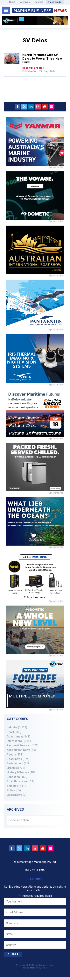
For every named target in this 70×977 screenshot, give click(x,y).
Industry (12, 727)
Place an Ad (55, 2)
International (15, 741)
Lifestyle (12, 767)
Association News (18, 749)
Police (11, 790)
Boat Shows (14, 759)
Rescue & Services (19, 745)
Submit (13, 954)
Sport (10, 732)
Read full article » (33, 67)
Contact (39, 2)
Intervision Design (38, 968)
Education (13, 777)
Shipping (12, 785)
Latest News (14, 794)
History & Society (18, 772)
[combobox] (35, 820)
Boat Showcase (17, 781)
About (12, 2)
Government (15, 736)
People (11, 754)
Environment (15, 763)
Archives (25, 2)
